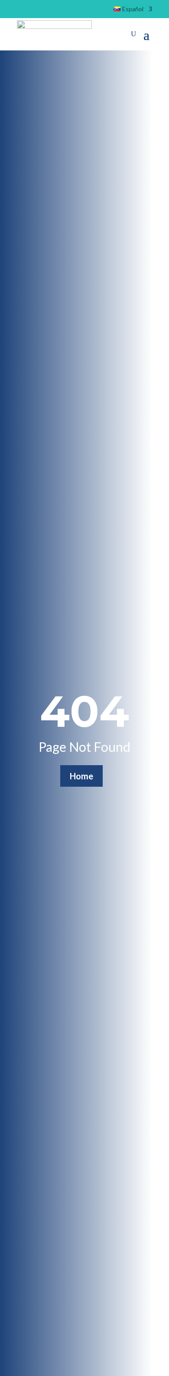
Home (81, 776)
